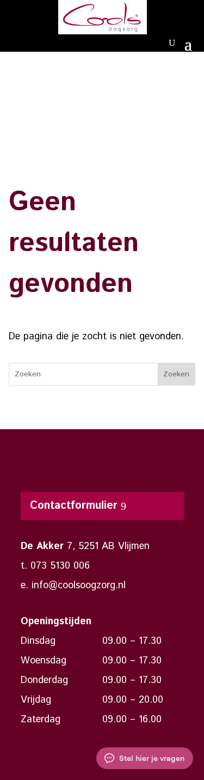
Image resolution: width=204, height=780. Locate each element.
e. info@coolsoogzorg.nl (73, 585)
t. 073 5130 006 (55, 566)
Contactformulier (74, 506)
